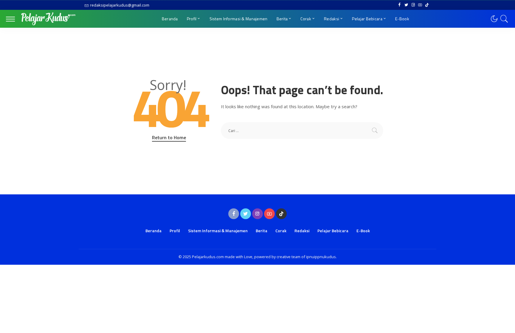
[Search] (504, 19)
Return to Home (169, 137)
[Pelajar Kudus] (48, 19)
